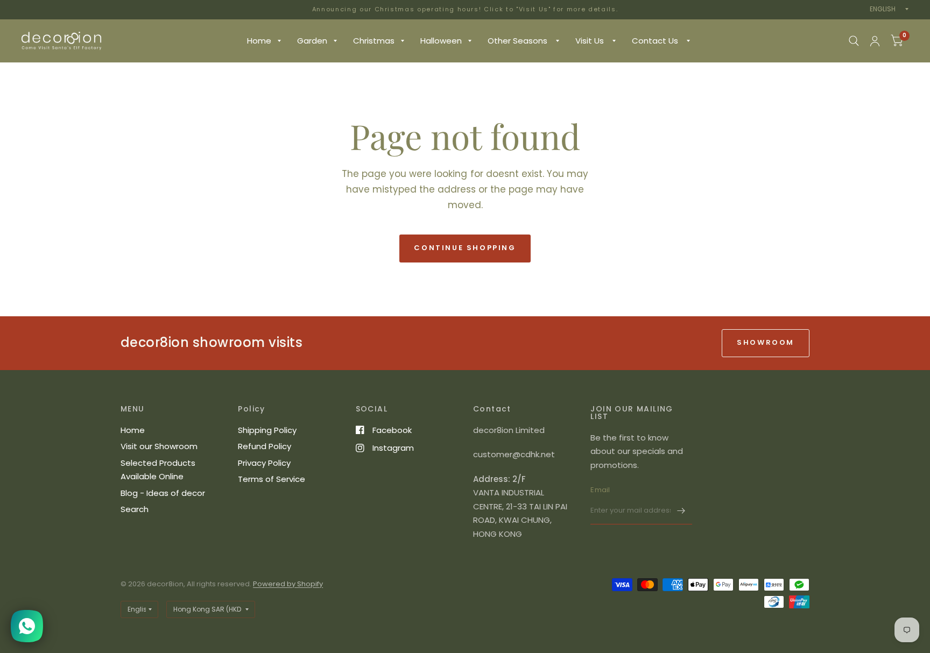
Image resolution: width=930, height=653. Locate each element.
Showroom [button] (765, 342)
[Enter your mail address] (681, 510)
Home (259, 40)
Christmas (373, 40)
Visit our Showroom (159, 446)
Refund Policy (264, 446)
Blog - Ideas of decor (163, 493)
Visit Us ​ (590, 40)
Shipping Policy (267, 430)
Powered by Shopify (288, 584)
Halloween (441, 40)
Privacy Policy (264, 463)
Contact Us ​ (656, 40)
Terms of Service (271, 479)
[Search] (853, 40)
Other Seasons (518, 40)
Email (600, 490)
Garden (312, 40)
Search (135, 509)
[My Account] (874, 40)
